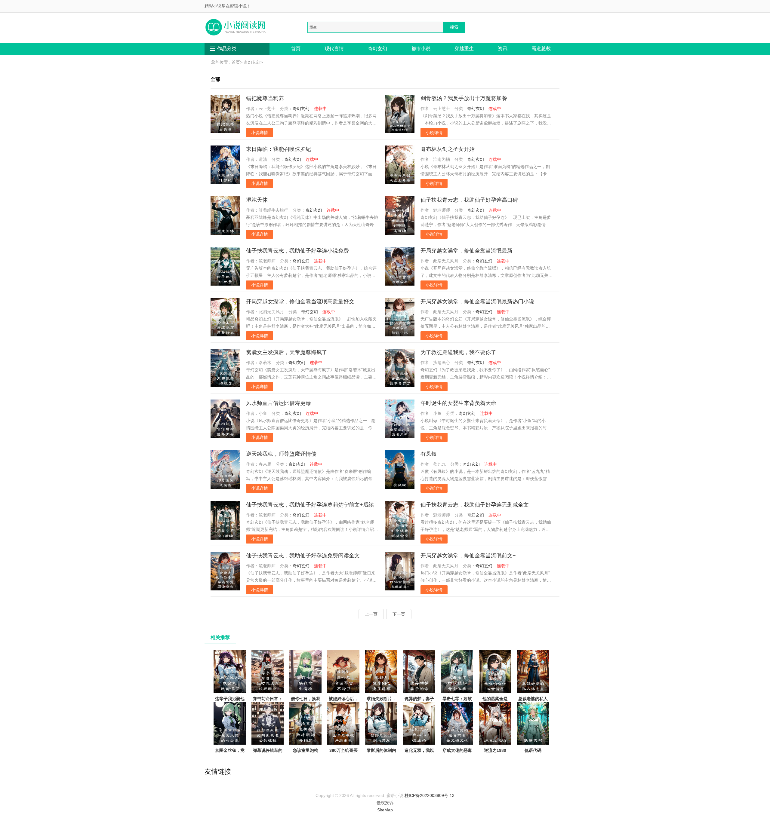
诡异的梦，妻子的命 (419, 702)
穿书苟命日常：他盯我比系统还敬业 (267, 705)
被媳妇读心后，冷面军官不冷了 (343, 702)
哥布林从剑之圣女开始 (447, 149)
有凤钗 (428, 454)
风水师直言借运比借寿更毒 (278, 403)
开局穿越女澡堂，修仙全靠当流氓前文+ (468, 556)
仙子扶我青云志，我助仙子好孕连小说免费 (297, 251)
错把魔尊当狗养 (265, 98)
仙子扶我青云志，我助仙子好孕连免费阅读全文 (303, 556)
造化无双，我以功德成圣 (419, 754)
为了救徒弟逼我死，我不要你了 (458, 352)
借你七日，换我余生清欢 (305, 702)
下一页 (399, 614)
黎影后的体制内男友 (381, 754)
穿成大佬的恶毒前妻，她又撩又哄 (457, 757)
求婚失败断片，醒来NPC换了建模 (381, 705)
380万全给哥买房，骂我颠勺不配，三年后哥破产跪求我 (343, 761)
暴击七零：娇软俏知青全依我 (457, 702)
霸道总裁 (541, 48)
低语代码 (533, 750)
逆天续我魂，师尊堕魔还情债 (281, 454)
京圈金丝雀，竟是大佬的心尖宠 (230, 754)
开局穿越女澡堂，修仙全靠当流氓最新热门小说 (477, 302)
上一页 (371, 614)
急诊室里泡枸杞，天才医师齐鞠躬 (305, 757)
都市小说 (420, 48)
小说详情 (259, 132)
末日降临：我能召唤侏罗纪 (278, 149)
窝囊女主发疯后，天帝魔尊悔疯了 (286, 352)
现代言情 (334, 48)
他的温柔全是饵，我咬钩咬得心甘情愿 (495, 705)
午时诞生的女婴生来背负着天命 (458, 403)
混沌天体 (257, 200)
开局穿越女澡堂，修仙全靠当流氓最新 (466, 251)
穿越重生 (464, 48)
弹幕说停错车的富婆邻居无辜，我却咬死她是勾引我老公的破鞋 (267, 761)
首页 (295, 48)
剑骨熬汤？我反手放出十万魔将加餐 (463, 98)
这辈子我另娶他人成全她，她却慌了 (230, 705)
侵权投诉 (385, 802)
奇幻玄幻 (377, 48)
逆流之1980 (495, 750)
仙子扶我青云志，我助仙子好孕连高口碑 (469, 200)
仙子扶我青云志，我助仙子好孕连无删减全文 (474, 505)
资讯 (502, 48)
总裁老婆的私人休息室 (533, 702)
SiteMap (385, 809)
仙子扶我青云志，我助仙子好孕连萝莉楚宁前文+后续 (310, 505)
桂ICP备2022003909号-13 (429, 795)
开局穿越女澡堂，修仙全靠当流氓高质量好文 (300, 302)
